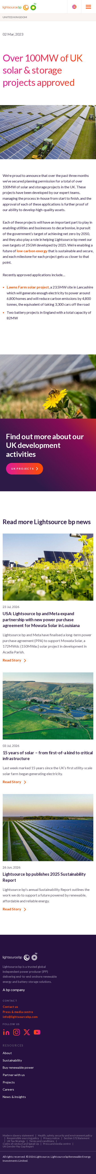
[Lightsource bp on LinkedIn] (6, 1032)
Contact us (10, 1006)
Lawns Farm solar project (28, 287)
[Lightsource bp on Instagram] (16, 1032)
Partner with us (14, 1075)
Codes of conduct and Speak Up (21, 1143)
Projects (9, 1082)
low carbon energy (32, 251)
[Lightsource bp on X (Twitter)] (26, 1032)
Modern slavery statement (18, 1135)
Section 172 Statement (77, 1138)
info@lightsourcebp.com (20, 1016)
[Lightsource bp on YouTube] (37, 1032)
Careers (8, 1089)
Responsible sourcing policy (23, 1138)
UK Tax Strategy (16, 1141)
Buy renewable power (18, 1067)
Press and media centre (57, 1143)
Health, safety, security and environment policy (65, 1135)
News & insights (14, 1097)
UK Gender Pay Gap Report (18, 1146)
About (7, 1053)
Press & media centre (18, 1011)
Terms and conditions (41, 1141)
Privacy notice (51, 1138)
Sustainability (12, 1060)
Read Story (12, 660)
